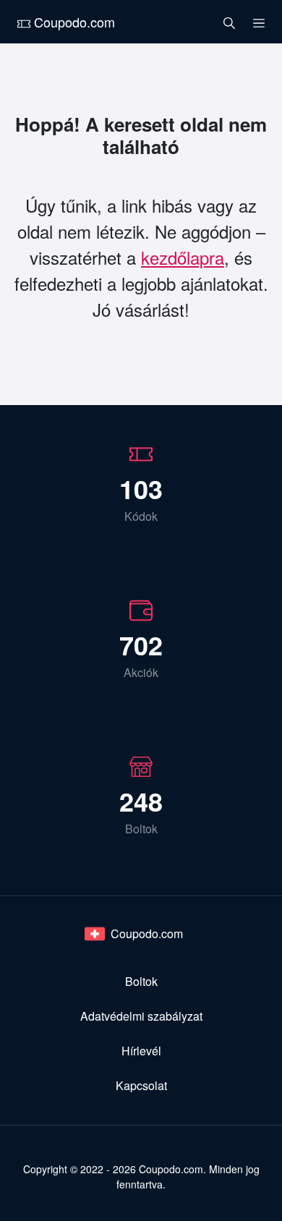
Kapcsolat (141, 1085)
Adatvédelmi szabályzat (141, 1016)
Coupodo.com (72, 21)
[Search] (229, 21)
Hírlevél (141, 1050)
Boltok (141, 981)
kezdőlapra (182, 257)
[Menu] (259, 21)
